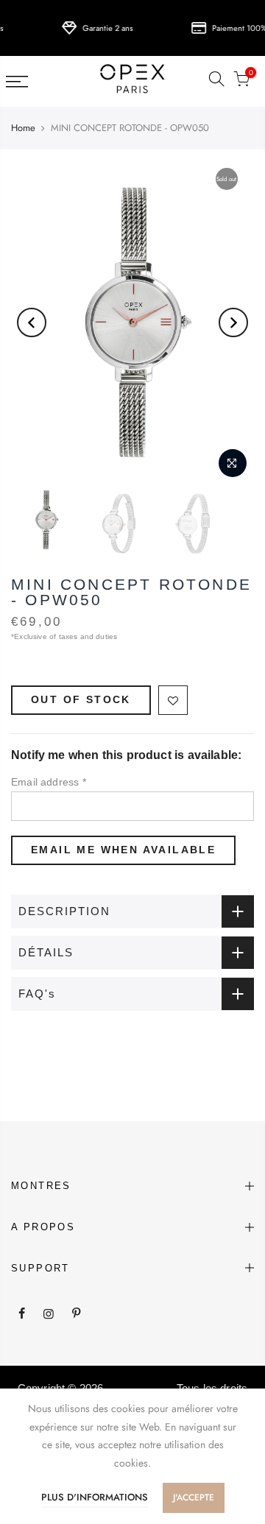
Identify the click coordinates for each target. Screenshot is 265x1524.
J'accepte (193, 1497)
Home (23, 128)
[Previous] (31, 322)
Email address (48, 782)
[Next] (233, 322)
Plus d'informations (94, 1497)
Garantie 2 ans (101, 28)
